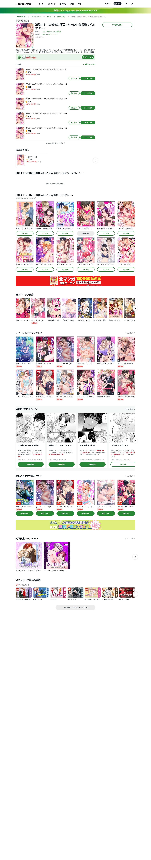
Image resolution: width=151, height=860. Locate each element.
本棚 (79, 4)
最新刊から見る (90, 64)
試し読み (74, 78)
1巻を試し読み (117, 25)
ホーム (41, 4)
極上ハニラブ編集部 (54, 31)
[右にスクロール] (95, 160)
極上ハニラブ (53, 34)
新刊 (72, 4)
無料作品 (63, 4)
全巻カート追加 (88, 57)
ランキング (51, 4)
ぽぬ (43, 31)
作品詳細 (86, 233)
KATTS (44, 34)
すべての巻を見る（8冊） (55, 143)
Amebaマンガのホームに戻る (75, 607)
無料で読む (30, 464)
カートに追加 (88, 78)
